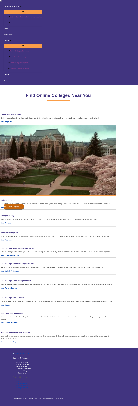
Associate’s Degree (22, 362)
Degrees (6, 40)
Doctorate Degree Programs (19, 69)
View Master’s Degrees (9, 288)
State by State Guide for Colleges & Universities (26, 17)
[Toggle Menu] (23, 12)
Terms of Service (59, 398)
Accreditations (8, 35)
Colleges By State (22, 385)
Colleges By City (22, 388)
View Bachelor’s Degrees (10, 271)
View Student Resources (9, 323)
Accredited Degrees (23, 371)
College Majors (21, 373)
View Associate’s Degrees (10, 255)
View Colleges (6, 223)
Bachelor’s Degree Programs (19, 57)
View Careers (5, 305)
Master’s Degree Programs (19, 63)
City (11, 23)
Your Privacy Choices (48, 398)
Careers (6, 74)
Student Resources (22, 383)
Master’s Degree (22, 366)
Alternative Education (23, 369)
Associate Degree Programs (19, 51)
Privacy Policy (37, 398)
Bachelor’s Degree (22, 364)
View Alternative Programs (10, 342)
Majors (6, 29)
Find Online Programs (11, 207)
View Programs (6, 121)
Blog (5, 80)
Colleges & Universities (11, 6)
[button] (20, 7)
